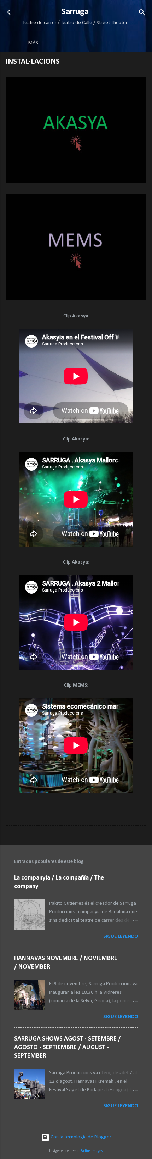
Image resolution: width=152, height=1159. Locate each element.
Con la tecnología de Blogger (80, 1137)
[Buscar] (142, 13)
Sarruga (75, 12)
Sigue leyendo (120, 936)
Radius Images (91, 1151)
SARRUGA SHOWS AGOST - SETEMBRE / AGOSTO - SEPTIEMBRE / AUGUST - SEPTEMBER (67, 1047)
